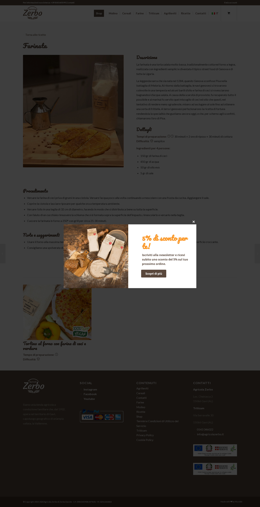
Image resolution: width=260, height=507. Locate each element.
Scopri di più (153, 274)
